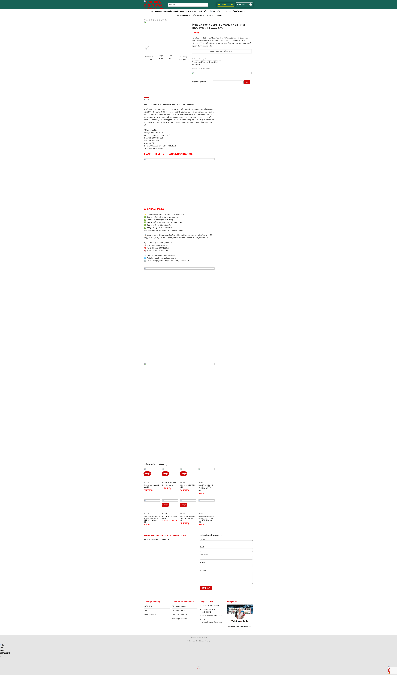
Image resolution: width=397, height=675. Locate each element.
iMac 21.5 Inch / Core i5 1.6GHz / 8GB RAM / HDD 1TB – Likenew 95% (152, 519)
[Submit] (206, 4)
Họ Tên (202, 539)
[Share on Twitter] (201, 69)
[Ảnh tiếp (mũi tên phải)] (8, 671)
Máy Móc (216, 11)
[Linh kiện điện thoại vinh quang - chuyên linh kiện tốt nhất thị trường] (154, 4)
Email (202, 547)
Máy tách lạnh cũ (167, 485)
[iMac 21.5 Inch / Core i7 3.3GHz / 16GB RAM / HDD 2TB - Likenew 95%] (206, 505)
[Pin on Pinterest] (206, 69)
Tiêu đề (202, 562)
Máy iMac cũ (196, 64)
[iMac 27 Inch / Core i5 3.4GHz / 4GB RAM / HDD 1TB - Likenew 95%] (206, 474)
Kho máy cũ (162, 20)
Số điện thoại (204, 555)
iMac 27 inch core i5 (204, 62)
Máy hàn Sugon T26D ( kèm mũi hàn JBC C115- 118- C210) (173, 11)
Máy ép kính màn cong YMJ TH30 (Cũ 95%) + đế (187, 518)
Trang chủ (149, 20)
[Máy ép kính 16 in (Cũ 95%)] (170, 505)
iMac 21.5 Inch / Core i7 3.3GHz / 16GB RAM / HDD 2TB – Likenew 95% (206, 519)
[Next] (185, 36)
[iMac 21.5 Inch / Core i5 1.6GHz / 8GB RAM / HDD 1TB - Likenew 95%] (152, 505)
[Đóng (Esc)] (2, 663)
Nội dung (203, 570)
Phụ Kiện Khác (182, 15)
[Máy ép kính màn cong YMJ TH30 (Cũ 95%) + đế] (188, 505)
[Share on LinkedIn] (209, 69)
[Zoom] (147, 48)
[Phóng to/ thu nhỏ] (8, 663)
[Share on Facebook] (199, 69)
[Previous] (148, 36)
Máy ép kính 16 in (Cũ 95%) (169, 517)
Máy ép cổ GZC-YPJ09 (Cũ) (188, 486)
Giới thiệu (203, 11)
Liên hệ (219, 15)
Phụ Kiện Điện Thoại (236, 11)
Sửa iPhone (197, 15)
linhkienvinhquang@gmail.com (212, 622)
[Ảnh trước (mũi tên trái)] (2, 671)
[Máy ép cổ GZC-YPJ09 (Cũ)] (188, 474)
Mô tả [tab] (146, 99)
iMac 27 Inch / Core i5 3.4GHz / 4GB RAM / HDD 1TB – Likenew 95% (205, 488)
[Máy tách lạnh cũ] (170, 474)
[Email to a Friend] (204, 69)
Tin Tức (210, 15)
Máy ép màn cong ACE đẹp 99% (151, 486)
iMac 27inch (214, 62)
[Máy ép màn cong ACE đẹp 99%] (152, 474)
